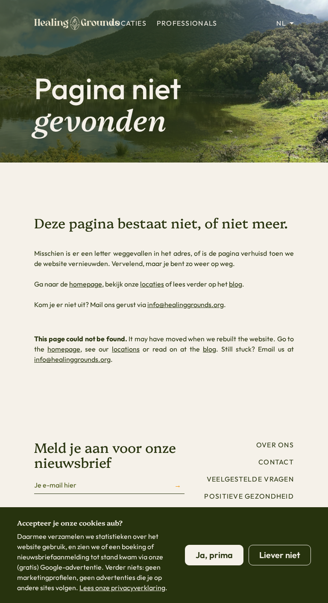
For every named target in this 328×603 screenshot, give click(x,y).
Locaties (128, 23)
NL (281, 23)
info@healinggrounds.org (185, 304)
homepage (85, 284)
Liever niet (279, 555)
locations (126, 349)
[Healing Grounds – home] (77, 23)
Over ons (275, 444)
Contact (276, 462)
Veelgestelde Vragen (250, 479)
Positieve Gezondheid (249, 496)
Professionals (187, 23)
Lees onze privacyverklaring (122, 587)
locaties (152, 284)
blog (235, 284)
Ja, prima (214, 555)
